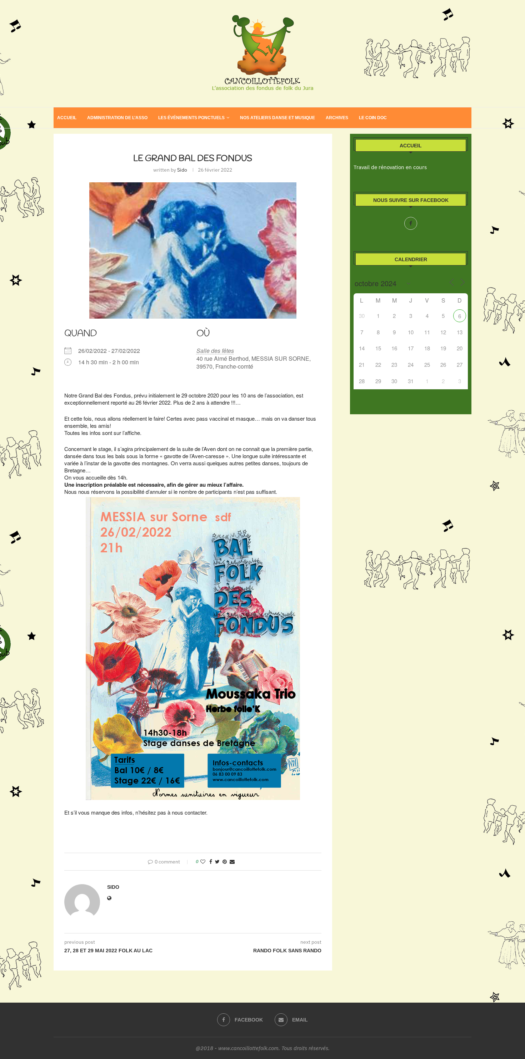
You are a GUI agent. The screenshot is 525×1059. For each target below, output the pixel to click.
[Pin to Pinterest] (224, 861)
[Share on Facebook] (210, 861)
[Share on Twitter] (217, 861)
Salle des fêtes (215, 350)
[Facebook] (410, 223)
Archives (337, 117)
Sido (182, 170)
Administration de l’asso (117, 117)
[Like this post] (202, 861)
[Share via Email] (232, 861)
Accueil (66, 117)
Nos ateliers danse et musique (277, 117)
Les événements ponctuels (191, 117)
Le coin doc (373, 117)
